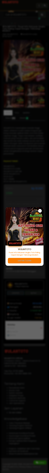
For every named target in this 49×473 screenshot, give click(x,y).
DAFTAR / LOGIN (24, 260)
